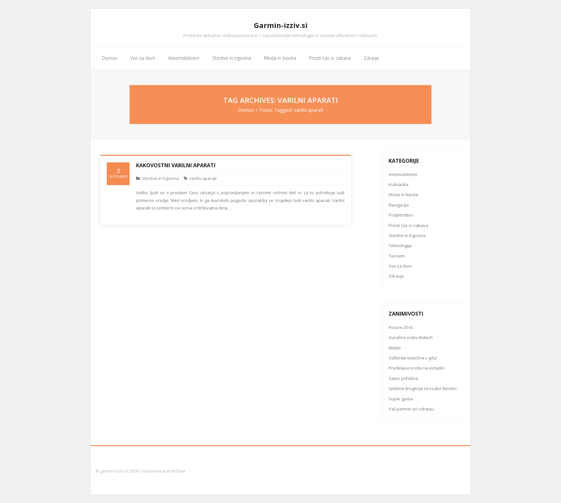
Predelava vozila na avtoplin (417, 368)
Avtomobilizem (403, 174)
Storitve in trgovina (160, 178)
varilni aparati (203, 178)
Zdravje (396, 276)
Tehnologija (400, 245)
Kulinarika (398, 184)
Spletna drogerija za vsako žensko (423, 388)
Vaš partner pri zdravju (411, 409)
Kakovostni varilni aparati (176, 165)
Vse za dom (400, 266)
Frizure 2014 (400, 327)
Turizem (397, 256)
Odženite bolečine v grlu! (413, 358)
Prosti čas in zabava (408, 225)
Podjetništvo (401, 215)
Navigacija (399, 205)
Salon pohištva (403, 378)
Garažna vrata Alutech (411, 337)
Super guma (401, 399)
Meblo (395, 348)
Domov (246, 110)
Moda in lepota (403, 194)
